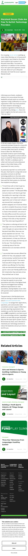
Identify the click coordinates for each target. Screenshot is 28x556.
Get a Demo (22, 2)
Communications (4, 478)
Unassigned (12, 367)
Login (16, 2)
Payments (3, 477)
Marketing (14, 402)
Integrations (3, 484)
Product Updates (3, 509)
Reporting (3, 482)
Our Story (12, 495)
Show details (14, 553)
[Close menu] (25, 2)
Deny (14, 548)
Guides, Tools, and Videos (4, 498)
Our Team (12, 497)
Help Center (3, 503)
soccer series (13, 55)
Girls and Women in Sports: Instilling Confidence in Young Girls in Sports (14, 372)
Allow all (14, 543)
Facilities (3, 485)
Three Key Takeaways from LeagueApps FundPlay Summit (13, 442)
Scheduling (3, 480)
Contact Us (3, 511)
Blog (2, 495)
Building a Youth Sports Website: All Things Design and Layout (12, 407)
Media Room (12, 501)
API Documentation (4, 506)
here (17, 110)
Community (5, 367)
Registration (3, 475)
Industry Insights (6, 402)
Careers (11, 499)
